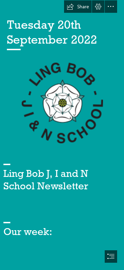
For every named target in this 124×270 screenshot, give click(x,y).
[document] (62, 135)
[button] (78, 6)
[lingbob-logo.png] (62, 102)
